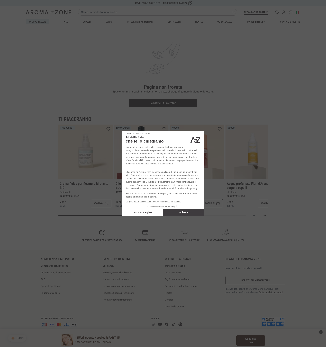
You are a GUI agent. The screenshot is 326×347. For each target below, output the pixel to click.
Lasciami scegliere (142, 212)
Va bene (183, 212)
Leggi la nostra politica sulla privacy (142, 202)
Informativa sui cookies (170, 202)
